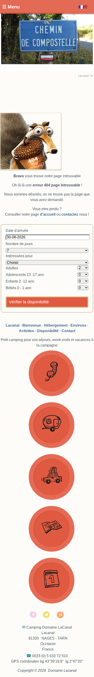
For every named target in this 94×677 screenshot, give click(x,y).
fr (92, 75)
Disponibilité (48, 331)
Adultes (12, 268)
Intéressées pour (19, 256)
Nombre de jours (19, 244)
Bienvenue (31, 325)
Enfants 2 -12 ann (20, 281)
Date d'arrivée (17, 231)
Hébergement (56, 325)
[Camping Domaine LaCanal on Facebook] (33, 617)
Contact (68, 331)
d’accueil (47, 214)
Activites (26, 331)
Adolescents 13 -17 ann (25, 275)
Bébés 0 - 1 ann (18, 288)
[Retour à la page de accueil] (30, 115)
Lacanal (83, 75)
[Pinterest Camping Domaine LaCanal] (60, 617)
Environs (78, 325)
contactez (69, 214)
